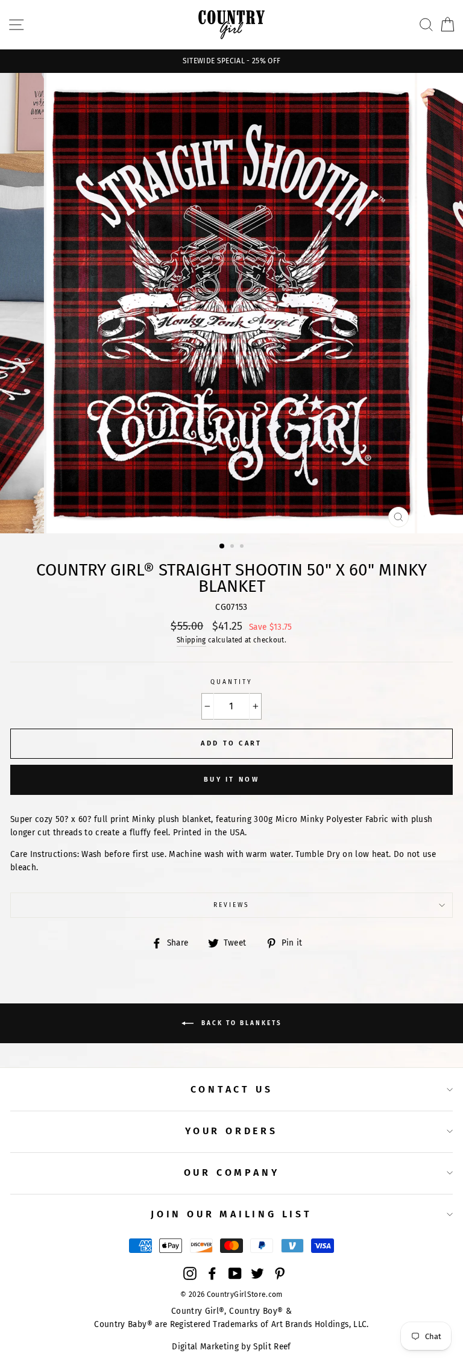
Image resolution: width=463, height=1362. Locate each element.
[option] (231, 61)
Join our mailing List (231, 1214)
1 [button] (222, 547)
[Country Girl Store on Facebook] (212, 1272)
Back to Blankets (240, 1023)
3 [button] (243, 547)
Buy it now (231, 779)
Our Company (232, 1172)
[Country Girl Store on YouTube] (235, 1272)
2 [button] (233, 547)
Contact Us (232, 1089)
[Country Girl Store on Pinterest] (279, 1272)
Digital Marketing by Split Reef (231, 1347)
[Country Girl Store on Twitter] (257, 1272)
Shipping (191, 640)
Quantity (231, 682)
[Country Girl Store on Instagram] (190, 1272)
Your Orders (231, 1131)
